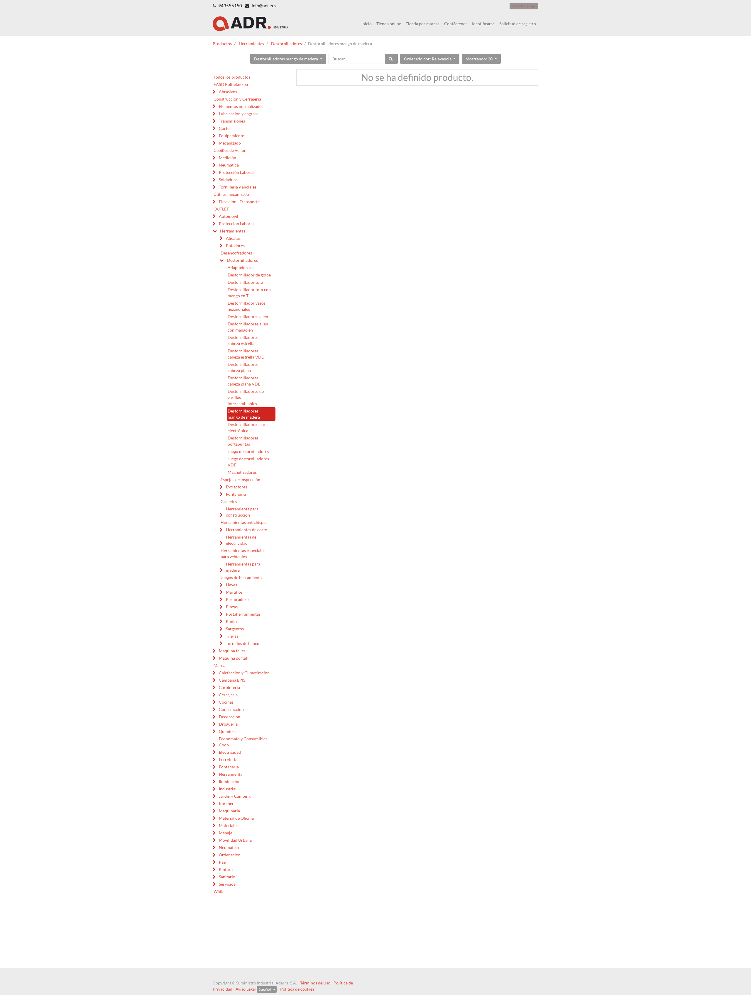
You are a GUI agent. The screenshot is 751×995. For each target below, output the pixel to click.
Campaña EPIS (232, 680)
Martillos (234, 592)
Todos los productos (232, 76)
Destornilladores (286, 43)
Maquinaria (229, 810)
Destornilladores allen (248, 316)
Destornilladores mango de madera (244, 414)
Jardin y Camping (235, 796)
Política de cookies (297, 988)
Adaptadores (239, 267)
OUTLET (221, 208)
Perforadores (238, 599)
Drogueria (228, 723)
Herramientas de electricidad (241, 540)
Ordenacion (230, 854)
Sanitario (227, 876)
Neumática (229, 164)
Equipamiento (231, 135)
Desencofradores (236, 252)
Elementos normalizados (241, 106)
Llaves (231, 584)
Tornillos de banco (242, 643)
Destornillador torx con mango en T (249, 292)
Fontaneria (229, 766)
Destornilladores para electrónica (248, 427)
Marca (219, 665)
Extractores (236, 486)
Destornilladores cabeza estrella (243, 340)
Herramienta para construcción (242, 511)
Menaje (225, 832)
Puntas (232, 621)
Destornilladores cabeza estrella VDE (246, 353)
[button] (288, 59)
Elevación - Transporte (239, 201)
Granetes (229, 501)
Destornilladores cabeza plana (243, 367)
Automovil (228, 216)
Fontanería (236, 494)
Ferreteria (228, 759)
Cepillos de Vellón (230, 150)
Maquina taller (232, 650)
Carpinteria (229, 687)
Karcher (226, 803)
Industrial (227, 788)
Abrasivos (228, 91)
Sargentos (235, 628)
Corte (224, 128)
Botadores (235, 245)
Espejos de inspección (240, 479)
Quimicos (227, 731)
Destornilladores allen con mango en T (248, 326)
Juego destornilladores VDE (248, 461)
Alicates (233, 238)
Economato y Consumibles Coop (243, 741)
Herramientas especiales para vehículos (243, 553)
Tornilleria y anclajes (237, 186)
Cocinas (226, 701)
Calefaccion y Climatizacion (244, 672)
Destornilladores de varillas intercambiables (246, 397)
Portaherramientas (243, 614)
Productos (222, 43)
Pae (222, 862)
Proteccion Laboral (236, 223)
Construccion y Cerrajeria (237, 98)
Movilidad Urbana (235, 840)
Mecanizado (230, 142)
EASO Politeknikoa (231, 84)
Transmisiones (232, 120)
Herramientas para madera (243, 567)
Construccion (231, 709)
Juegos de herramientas (242, 577)
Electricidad (230, 752)
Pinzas (232, 606)
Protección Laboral (236, 172)
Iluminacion (230, 781)
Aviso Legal (246, 988)
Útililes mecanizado (231, 194)
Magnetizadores (242, 472)
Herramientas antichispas (244, 522)
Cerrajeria (228, 694)
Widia (219, 891)
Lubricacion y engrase (238, 113)
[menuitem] (366, 23)
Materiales (228, 825)
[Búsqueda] (391, 59)
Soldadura (228, 179)
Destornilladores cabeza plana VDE (244, 380)
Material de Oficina (236, 818)
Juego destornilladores (248, 451)
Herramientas (251, 43)
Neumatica (229, 847)
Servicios (227, 884)
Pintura (226, 869)
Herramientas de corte (246, 529)
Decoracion (229, 716)
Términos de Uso (315, 982)
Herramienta (230, 774)
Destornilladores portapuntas (243, 440)
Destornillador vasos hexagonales (246, 306)
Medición (227, 157)
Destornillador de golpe (249, 274)
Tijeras (232, 636)
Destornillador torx (245, 282)
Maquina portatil (234, 658)
